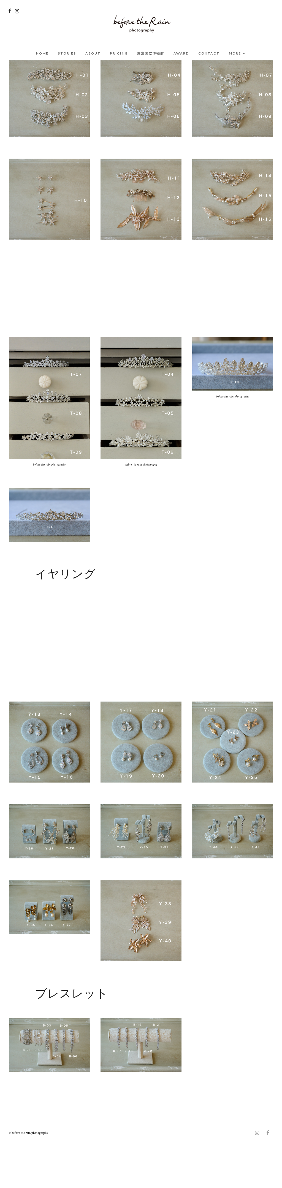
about (93, 53)
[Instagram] (17, 11)
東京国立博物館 (150, 53)
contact (208, 53)
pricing (119, 53)
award (181, 53)
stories (67, 53)
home (42, 53)
